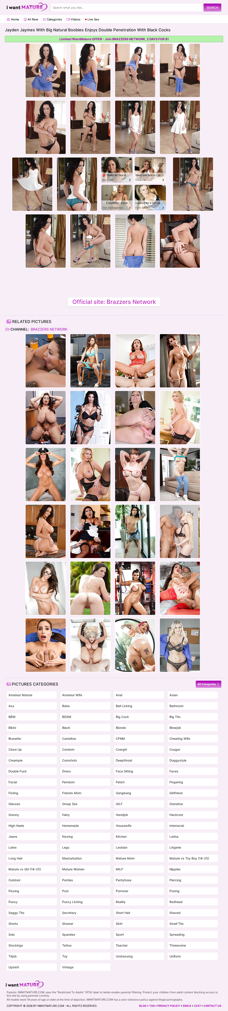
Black (66, 728)
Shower (67, 923)
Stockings (15, 945)
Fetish (120, 782)
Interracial (176, 826)
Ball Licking (124, 706)
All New (32, 19)
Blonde (121, 728)
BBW (12, 717)
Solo (11, 934)
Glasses (14, 804)
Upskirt (13, 967)
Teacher (122, 945)
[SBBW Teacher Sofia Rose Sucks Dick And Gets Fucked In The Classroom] (46, 417)
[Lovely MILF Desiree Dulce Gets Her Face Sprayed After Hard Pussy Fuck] (46, 645)
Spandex (68, 934)
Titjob (12, 956)
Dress (66, 771)
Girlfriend (176, 793)
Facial (12, 782)
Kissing (67, 836)
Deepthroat (124, 760)
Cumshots (69, 760)
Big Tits (175, 717)
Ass (11, 706)
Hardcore (176, 815)
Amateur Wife (72, 695)
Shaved (175, 913)
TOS (152, 1005)
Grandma (176, 804)
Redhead (176, 902)
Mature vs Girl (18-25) (24, 869)
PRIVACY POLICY (168, 1005)
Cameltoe (69, 738)
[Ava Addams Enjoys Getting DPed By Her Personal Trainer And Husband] (46, 531)
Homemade (70, 826)
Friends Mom (71, 793)
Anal (119, 695)
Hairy (66, 815)
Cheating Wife (179, 738)
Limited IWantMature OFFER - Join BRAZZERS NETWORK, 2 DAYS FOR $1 (114, 39)
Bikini (12, 728)
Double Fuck (17, 771)
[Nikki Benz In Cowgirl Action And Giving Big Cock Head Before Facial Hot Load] (135, 360)
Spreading (177, 934)
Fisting (13, 793)
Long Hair (15, 858)
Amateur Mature (20, 695)
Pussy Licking (72, 902)
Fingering (176, 782)
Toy (64, 956)
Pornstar (122, 891)
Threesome (177, 945)
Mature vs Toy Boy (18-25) (189, 858)
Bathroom (176, 706)
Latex (12, 847)
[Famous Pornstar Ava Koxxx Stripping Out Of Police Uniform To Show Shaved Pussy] (46, 474)
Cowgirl (121, 749)
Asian (173, 695)
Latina (173, 836)
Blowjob (175, 728)
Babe (66, 706)
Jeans (12, 836)
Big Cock (122, 717)
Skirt (119, 923)
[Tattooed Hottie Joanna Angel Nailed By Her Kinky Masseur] (135, 531)
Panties (67, 880)
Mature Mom (125, 858)
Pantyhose (123, 880)
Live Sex (93, 19)
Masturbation (72, 858)
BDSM (66, 717)
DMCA (187, 1005)
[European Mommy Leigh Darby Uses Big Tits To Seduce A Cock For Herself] (180, 417)
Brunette (14, 738)
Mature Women (73, 869)
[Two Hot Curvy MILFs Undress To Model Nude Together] (180, 645)
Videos (75, 19)
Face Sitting (124, 771)
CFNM (120, 738)
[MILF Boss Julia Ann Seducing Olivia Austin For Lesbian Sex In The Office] (135, 417)
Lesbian (121, 847)
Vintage (67, 967)
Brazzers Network (48, 329)
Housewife (123, 826)
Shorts (13, 923)
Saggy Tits (16, 913)
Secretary (69, 913)
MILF (119, 869)
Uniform (175, 956)
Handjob (122, 815)
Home (14, 19)
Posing (174, 891)
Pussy (13, 902)
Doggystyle (177, 760)
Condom (68, 749)
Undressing (124, 956)
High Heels (16, 826)
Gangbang (123, 793)
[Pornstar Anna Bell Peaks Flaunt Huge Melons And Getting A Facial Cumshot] (135, 645)
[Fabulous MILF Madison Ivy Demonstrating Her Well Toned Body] (46, 588)
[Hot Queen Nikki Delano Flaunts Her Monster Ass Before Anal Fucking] (180, 531)
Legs (65, 847)
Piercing (175, 880)
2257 (197, 1005)
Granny (13, 815)
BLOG (143, 1005)
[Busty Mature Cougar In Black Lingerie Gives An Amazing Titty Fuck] (90, 417)
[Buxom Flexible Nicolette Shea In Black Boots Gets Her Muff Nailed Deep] (90, 645)
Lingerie (175, 847)
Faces (173, 771)
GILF (119, 804)
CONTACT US (212, 1005)
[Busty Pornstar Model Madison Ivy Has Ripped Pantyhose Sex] (180, 360)
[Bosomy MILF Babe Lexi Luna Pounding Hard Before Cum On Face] (135, 474)
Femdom (68, 782)
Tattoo (66, 945)
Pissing (13, 891)
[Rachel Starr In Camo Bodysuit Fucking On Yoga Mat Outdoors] (90, 588)
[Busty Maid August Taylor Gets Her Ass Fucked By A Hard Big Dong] (90, 531)
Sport (120, 934)
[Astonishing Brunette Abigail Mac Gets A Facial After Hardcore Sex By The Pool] (46, 360)
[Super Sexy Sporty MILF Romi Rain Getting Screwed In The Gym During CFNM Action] (135, 588)
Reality (121, 902)
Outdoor (14, 880)
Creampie (15, 760)
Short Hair (123, 913)
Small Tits (176, 923)
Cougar (174, 749)
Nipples (175, 869)
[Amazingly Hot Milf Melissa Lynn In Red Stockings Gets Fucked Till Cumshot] (180, 588)
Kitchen (121, 836)
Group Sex (69, 804)
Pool (65, 891)
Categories (54, 19)
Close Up (15, 749)
